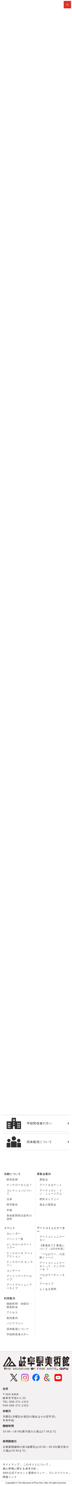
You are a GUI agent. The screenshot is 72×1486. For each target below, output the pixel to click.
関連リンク (10, 1476)
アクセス (12, 1312)
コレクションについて (19, 1192)
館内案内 (12, 1317)
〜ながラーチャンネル (52, 1276)
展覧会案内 (44, 1173)
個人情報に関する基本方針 (19, 1468)
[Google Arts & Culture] (47, 1377)
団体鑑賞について (18, 1328)
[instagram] (25, 1377)
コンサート (14, 1270)
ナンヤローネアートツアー (19, 1246)
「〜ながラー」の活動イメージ (52, 1256)
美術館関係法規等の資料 (19, 1217)
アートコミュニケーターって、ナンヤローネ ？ (52, 1266)
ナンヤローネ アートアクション (20, 1255)
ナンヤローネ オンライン (20, 1263)
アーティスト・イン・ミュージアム (51, 1192)
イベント (9, 1227)
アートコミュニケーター (51, 1229)
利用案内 (9, 1298)
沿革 (9, 1199)
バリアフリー (15, 1323)
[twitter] (14, 1377)
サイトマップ (11, 1464)
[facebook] (36, 1377)
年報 (9, 1210)
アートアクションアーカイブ (19, 1286)
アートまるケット (51, 1184)
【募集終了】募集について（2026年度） (53, 1247)
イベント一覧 (15, 1238)
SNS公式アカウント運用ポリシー (24, 1472)
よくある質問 (48, 1289)
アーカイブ (47, 1283)
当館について (12, 1173)
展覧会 (44, 1179)
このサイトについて (36, 1464)
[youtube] (58, 1377)
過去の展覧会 (48, 1204)
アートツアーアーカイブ (19, 1278)
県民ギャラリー (49, 1199)
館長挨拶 (12, 1179)
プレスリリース (58, 1472)
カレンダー (14, 1233)
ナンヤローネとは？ (19, 1184)
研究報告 (12, 1204)
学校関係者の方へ (18, 1334)
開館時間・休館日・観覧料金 (19, 1305)
